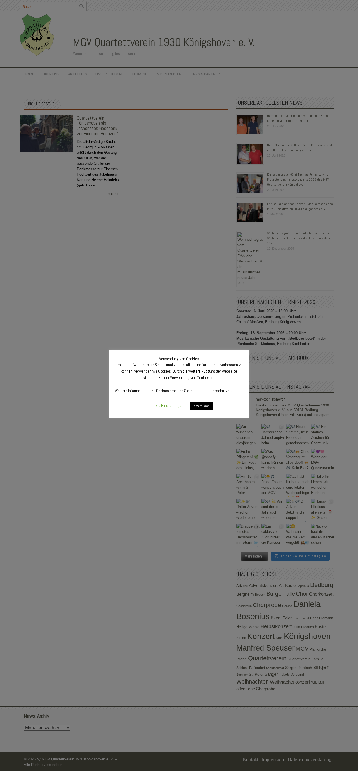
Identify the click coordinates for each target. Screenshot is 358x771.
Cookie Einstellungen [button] (166, 405)
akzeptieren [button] (201, 406)
